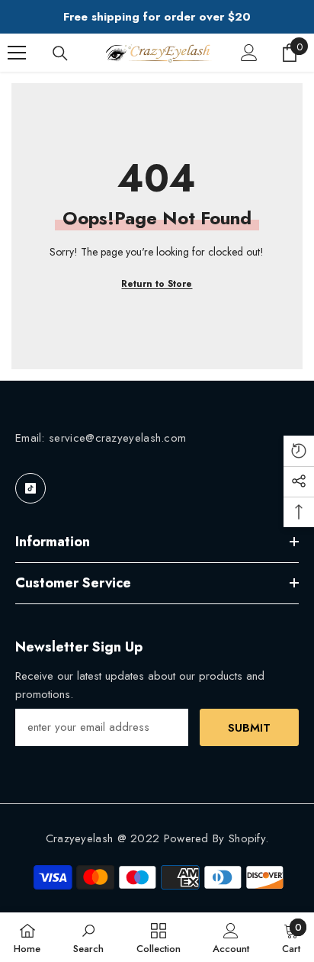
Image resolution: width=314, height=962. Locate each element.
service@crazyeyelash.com (117, 438)
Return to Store (156, 284)
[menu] (17, 52)
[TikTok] (30, 488)
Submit (249, 727)
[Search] (60, 53)
